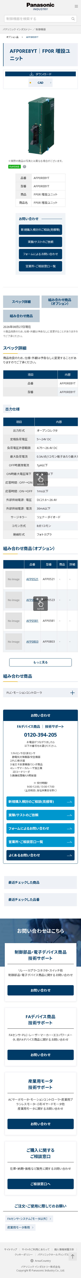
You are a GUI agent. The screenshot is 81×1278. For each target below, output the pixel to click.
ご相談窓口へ (40, 1184)
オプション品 (12, 37)
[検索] (73, 19)
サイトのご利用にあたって (35, 1249)
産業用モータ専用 (18, 1227)
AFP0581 (32, 621)
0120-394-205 (40, 734)
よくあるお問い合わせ (24, 855)
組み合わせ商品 (21, 316)
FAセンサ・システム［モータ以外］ (27, 1219)
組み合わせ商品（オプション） (59, 302)
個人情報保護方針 (64, 1249)
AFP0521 (32, 579)
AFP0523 (32, 600)
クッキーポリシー (24, 1254)
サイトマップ (10, 1249)
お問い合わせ (40, 990)
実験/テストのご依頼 (40, 242)
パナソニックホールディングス (53, 1254)
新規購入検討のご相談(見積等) (40, 230)
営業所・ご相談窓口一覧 (41, 266)
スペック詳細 (21, 301)
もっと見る (40, 662)
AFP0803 (32, 641)
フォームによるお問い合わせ (40, 254)
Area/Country (43, 1261)
